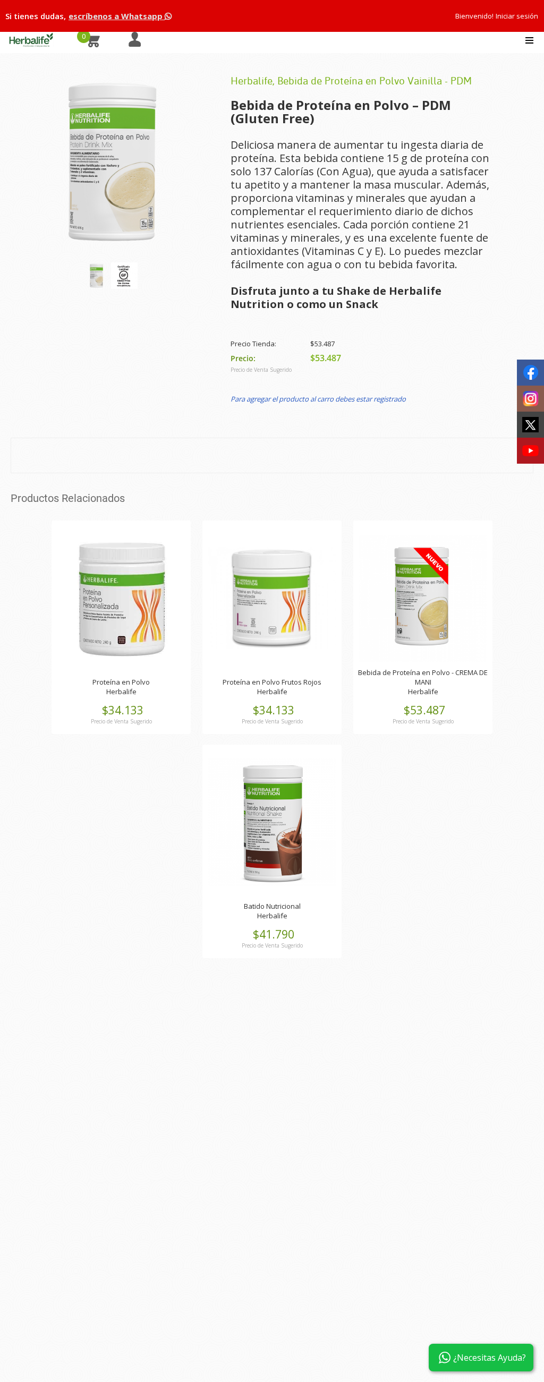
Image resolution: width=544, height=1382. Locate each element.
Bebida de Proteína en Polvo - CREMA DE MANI (423, 677)
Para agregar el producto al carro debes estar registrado (318, 399)
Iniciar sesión (517, 16)
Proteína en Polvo (121, 682)
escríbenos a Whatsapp (117, 16)
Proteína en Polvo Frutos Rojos (272, 682)
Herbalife (121, 691)
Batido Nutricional (272, 906)
